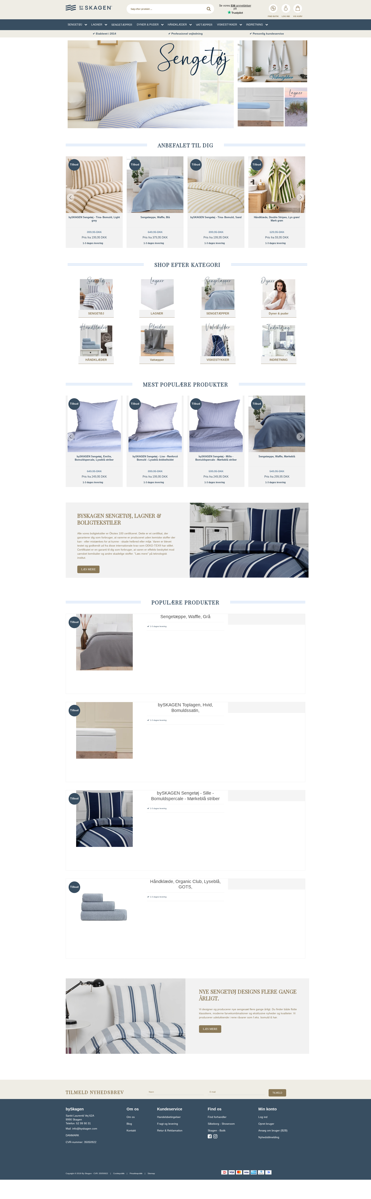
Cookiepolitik (118, 1173)
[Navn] (175, 1091)
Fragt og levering (167, 1123)
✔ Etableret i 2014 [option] (104, 33)
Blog (129, 1123)
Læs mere (88, 569)
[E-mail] (236, 1091)
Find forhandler (217, 1117)
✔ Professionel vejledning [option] (185, 33)
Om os (131, 1117)
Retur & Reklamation (169, 1130)
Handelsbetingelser (169, 1117)
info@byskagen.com (84, 1128)
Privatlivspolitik (136, 1173)
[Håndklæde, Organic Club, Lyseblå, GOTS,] (104, 917)
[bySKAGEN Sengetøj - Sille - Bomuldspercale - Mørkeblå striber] (104, 828)
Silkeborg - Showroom (221, 1123)
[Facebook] (210, 1137)
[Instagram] (215, 1137)
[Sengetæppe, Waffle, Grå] (104, 652)
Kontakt (131, 1130)
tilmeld (277, 1092)
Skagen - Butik (216, 1130)
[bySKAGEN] (94, 8)
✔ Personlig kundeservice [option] (267, 33)
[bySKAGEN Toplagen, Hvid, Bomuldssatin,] (104, 740)
